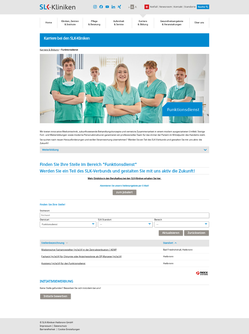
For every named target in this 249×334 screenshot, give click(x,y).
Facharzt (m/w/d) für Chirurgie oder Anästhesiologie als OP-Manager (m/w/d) (81, 256)
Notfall (154, 7)
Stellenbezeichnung (52, 243)
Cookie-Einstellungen (69, 329)
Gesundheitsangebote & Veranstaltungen (171, 23)
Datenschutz (60, 326)
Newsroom (165, 7)
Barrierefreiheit (48, 329)
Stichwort (45, 210)
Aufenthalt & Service (118, 23)
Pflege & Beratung (94, 23)
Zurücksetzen (196, 233)
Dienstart (44, 219)
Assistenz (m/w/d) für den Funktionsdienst (63, 263)
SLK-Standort (104, 219)
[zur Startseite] (57, 7)
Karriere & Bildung (143, 23)
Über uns (199, 22)
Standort (168, 243)
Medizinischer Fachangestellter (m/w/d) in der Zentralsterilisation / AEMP (79, 250)
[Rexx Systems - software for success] (202, 273)
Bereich (158, 219)
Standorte (190, 7)
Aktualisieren (170, 233)
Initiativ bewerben (55, 296)
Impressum (45, 326)
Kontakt (178, 7)
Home (48, 22)
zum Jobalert (124, 192)
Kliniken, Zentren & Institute (70, 23)
